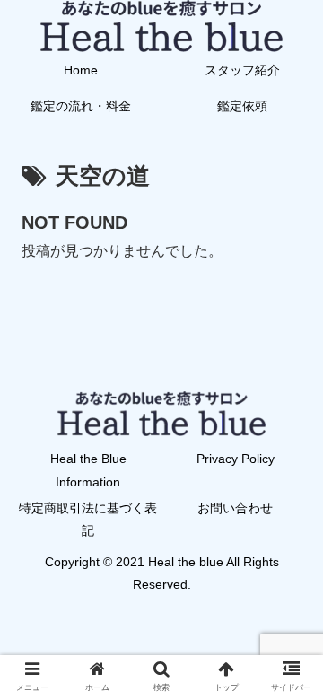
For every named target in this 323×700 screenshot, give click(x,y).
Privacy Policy (235, 458)
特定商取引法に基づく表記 (88, 519)
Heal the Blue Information (88, 469)
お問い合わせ (235, 508)
